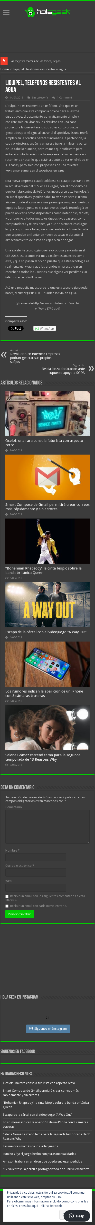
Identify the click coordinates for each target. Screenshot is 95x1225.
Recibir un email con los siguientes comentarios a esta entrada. (45, 898)
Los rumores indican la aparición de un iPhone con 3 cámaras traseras (44, 693)
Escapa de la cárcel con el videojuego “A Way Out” (46, 632)
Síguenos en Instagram (50, 1028)
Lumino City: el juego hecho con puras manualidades (39, 1154)
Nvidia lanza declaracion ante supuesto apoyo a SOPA (63, 369)
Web (8, 881)
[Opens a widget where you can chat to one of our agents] (76, 1216)
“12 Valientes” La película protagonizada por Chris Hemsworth (46, 1169)
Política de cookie (50, 1206)
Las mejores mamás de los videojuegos (35, 61)
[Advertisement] (47, 35)
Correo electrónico (19, 865)
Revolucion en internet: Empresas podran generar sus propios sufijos (35, 356)
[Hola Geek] (47, 11)
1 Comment (64, 97)
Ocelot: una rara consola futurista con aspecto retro (39, 1083)
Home (4, 69)
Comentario (13, 807)
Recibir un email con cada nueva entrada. (38, 906)
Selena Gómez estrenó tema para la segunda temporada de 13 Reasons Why (42, 757)
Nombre (12, 850)
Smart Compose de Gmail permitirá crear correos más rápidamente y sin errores (47, 506)
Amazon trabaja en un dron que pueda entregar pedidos (42, 1161)
